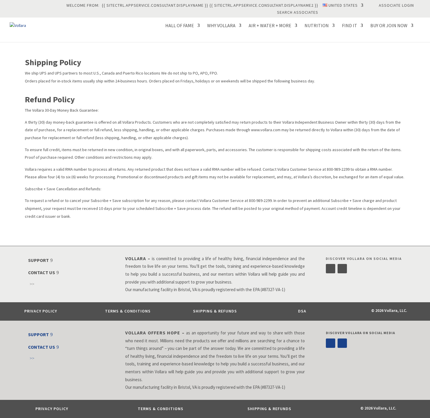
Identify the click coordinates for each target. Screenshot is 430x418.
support (38, 260)
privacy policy (40, 311)
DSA (302, 311)
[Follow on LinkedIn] (342, 268)
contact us (41, 272)
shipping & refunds (215, 311)
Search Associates (297, 12)
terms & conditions (128, 311)
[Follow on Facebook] (330, 268)
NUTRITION (317, 25)
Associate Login (396, 5)
